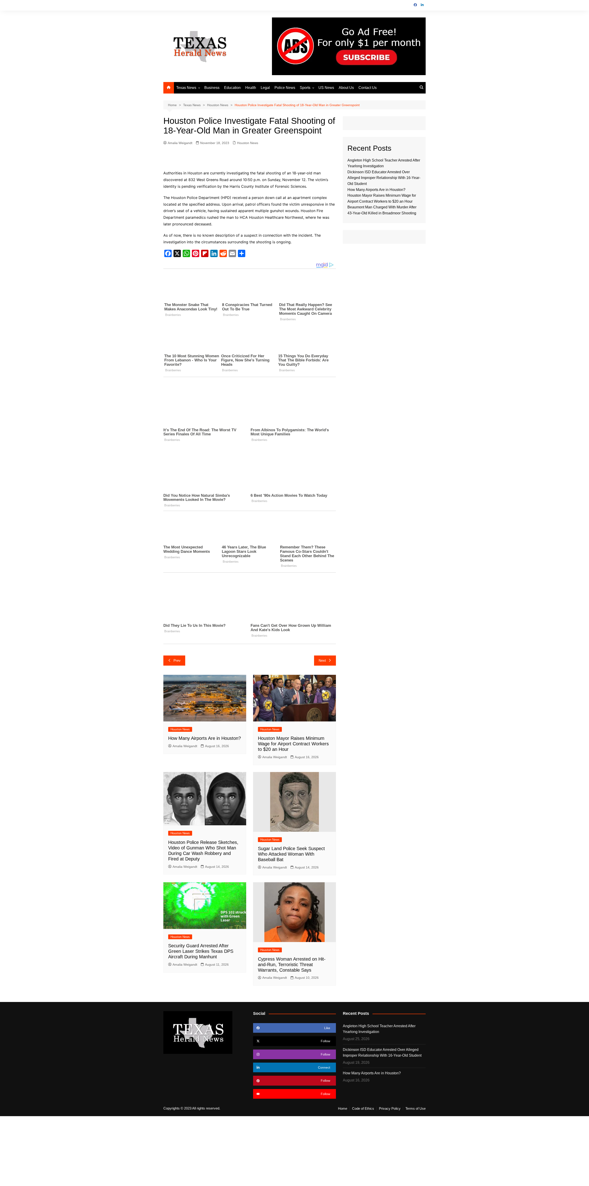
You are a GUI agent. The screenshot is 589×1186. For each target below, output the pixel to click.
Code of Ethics (363, 1108)
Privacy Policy (390, 1108)
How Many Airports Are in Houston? (204, 738)
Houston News (247, 143)
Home (342, 1108)
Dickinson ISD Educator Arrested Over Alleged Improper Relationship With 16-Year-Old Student (383, 178)
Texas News (186, 88)
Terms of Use (415, 1108)
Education (232, 88)
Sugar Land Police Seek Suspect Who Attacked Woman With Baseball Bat (291, 854)
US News (326, 88)
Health (250, 88)
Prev (177, 660)
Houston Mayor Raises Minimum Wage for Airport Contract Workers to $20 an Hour (293, 744)
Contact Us (367, 88)
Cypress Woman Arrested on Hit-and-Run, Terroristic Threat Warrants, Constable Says (292, 964)
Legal (265, 88)
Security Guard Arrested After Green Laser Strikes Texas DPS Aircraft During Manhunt (200, 951)
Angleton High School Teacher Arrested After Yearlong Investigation (379, 1029)
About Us (346, 88)
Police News (284, 88)
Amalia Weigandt (180, 143)
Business (211, 88)
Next (322, 660)
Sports (305, 88)
